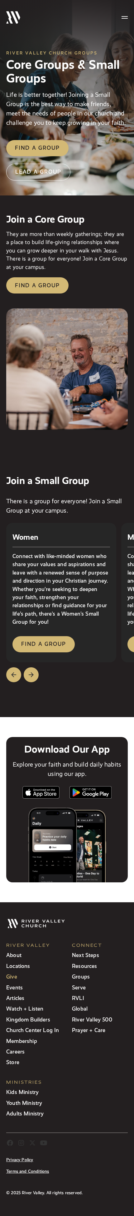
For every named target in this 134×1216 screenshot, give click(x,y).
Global (80, 1008)
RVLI (78, 998)
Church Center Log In (32, 1030)
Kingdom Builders (28, 1019)
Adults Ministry (25, 1113)
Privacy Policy (19, 1159)
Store (12, 1062)
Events (14, 987)
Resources (84, 966)
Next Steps (85, 955)
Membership (21, 1041)
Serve (79, 987)
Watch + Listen (24, 1008)
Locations (18, 966)
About (14, 955)
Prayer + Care (88, 1030)
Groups (81, 976)
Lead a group (38, 171)
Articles (15, 998)
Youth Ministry (24, 1103)
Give (11, 976)
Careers (15, 1051)
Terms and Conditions (27, 1171)
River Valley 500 (92, 1019)
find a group (43, 644)
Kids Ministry (22, 1092)
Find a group (37, 147)
